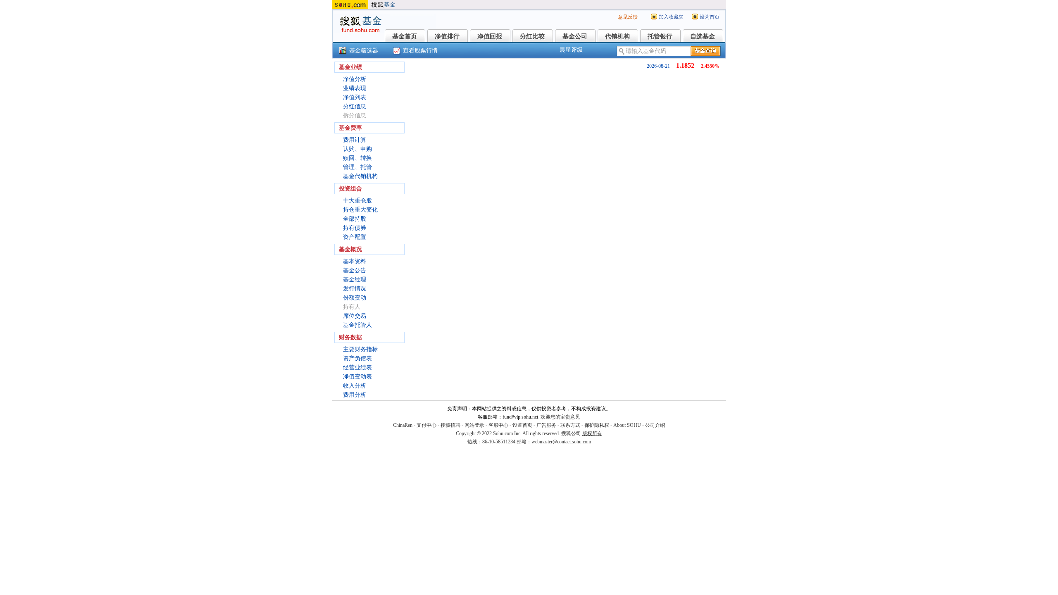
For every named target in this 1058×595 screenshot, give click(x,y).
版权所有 (592, 433)
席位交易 (354, 316)
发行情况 (354, 289)
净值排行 (447, 36)
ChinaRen (402, 425)
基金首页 (404, 36)
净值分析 (354, 79)
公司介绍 (655, 425)
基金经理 (354, 279)
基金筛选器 (363, 51)
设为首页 (710, 17)
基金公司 (574, 36)
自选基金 (702, 36)
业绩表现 (354, 88)
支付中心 (426, 425)
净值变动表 (357, 377)
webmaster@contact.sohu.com (561, 442)
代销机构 (617, 36)
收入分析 (354, 386)
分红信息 (354, 106)
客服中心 (498, 425)
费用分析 (354, 395)
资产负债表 (357, 358)
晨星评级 (571, 50)
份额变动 (354, 298)
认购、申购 (357, 149)
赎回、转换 (357, 158)
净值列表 (354, 97)
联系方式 (570, 425)
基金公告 (354, 270)
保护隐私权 (596, 425)
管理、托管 (357, 167)
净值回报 (489, 36)
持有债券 (354, 228)
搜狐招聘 (450, 425)
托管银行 (660, 36)
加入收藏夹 (671, 17)
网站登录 (474, 425)
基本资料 (354, 261)
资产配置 (354, 237)
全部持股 (354, 219)
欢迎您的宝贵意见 (560, 417)
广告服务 (546, 425)
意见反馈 (628, 17)
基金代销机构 (360, 176)
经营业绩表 (357, 367)
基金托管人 (357, 325)
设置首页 (522, 425)
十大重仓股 (357, 201)
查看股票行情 (420, 51)
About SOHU (627, 425)
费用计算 (354, 140)
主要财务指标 (360, 349)
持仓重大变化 (360, 210)
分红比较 (532, 36)
